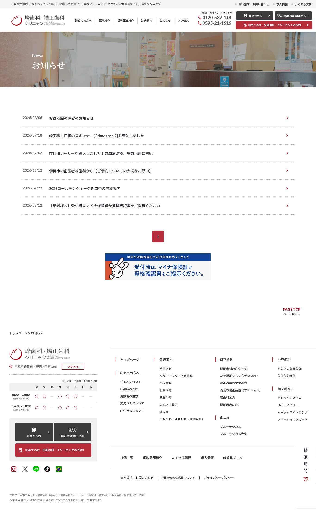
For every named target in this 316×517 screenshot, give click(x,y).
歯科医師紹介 (125, 20)
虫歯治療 (166, 397)
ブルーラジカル (230, 426)
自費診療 (166, 390)
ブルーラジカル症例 (233, 434)
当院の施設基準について (178, 477)
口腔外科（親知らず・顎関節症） (182, 419)
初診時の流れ (129, 389)
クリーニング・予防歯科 (176, 376)
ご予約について (130, 382)
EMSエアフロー (288, 405)
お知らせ (165, 20)
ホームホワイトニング (293, 412)
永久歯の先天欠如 (290, 368)
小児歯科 (166, 383)
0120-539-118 (216, 17)
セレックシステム (290, 397)
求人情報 (282, 4)
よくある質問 (303, 4)
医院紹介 (104, 20)
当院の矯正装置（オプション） (241, 390)
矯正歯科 (166, 368)
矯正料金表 (227, 397)
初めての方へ (83, 20)
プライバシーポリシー (219, 477)
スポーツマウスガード (293, 419)
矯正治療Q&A (229, 404)
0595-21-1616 (216, 23)
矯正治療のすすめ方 (233, 383)
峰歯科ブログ (233, 457)
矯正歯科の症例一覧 (233, 368)
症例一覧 (127, 457)
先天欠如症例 (287, 376)
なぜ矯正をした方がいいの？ (239, 376)
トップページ (129, 359)
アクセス (183, 20)
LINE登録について (132, 410)
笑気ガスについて (132, 403)
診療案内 (146, 20)
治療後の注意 (129, 396)
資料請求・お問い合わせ (254, 4)
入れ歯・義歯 (169, 404)
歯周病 (164, 412)
